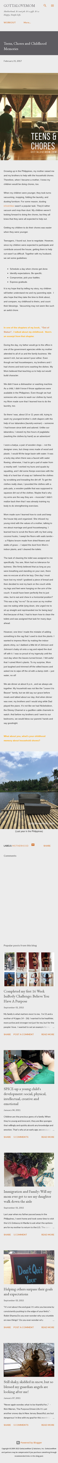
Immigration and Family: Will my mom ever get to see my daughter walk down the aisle (28, 1196)
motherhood (20, 845)
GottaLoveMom (19, 5)
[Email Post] (33, 845)
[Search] (45, 5)
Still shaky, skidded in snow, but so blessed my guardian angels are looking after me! (28, 1386)
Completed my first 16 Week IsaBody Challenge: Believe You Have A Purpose (26, 996)
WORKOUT (10, 22)
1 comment (20, 1234)
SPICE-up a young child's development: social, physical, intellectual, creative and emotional (25, 1096)
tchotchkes (9, 206)
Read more (47, 1034)
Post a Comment (23, 1034)
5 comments (20, 1137)
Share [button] (47, 845)
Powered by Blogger (31, 1442)
